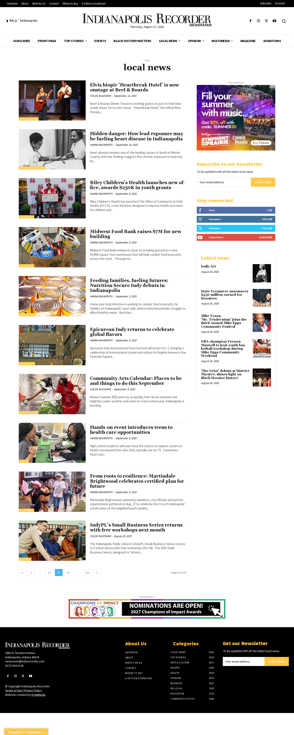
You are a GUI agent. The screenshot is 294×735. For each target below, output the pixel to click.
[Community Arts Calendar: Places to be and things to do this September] (52, 394)
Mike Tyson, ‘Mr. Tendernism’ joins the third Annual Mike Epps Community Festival (224, 321)
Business (25, 559)
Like (269, 210)
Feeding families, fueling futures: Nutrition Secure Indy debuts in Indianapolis (129, 285)
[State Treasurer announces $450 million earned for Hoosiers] (262, 298)
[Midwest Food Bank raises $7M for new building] (52, 247)
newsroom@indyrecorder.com (25, 661)
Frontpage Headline (32, 167)
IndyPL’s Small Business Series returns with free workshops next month (136, 527)
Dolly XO (208, 267)
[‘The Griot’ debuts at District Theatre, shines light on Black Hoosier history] (262, 377)
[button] (284, 21)
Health (24, 461)
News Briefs (27, 314)
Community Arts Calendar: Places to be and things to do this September (136, 381)
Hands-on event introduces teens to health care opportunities (131, 430)
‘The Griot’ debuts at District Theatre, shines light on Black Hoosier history (225, 374)
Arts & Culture (29, 119)
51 (49, 572)
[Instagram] (258, 21)
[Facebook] (250, 21)
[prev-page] (22, 572)
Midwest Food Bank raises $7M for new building (135, 234)
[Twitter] (266, 21)
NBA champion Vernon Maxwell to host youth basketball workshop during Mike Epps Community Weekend (223, 349)
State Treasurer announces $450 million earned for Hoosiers (224, 295)
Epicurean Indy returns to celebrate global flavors (132, 332)
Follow (267, 219)
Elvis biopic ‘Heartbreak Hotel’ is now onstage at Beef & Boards (134, 87)
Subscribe (263, 182)
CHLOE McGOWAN (100, 96)
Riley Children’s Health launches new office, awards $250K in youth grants (137, 185)
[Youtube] (274, 21)
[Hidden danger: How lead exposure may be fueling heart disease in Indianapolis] (52, 149)
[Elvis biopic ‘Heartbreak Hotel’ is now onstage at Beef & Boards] (52, 100)
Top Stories (26, 216)
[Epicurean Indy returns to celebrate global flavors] (52, 345)
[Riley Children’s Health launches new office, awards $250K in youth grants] (52, 198)
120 (87, 572)
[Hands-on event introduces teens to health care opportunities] (52, 443)
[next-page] (97, 572)
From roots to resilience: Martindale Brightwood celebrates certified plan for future (137, 481)
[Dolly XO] (262, 273)
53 (68, 572)
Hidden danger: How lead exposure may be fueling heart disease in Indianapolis (137, 136)
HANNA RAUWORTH (101, 145)
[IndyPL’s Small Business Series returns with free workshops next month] (52, 540)
